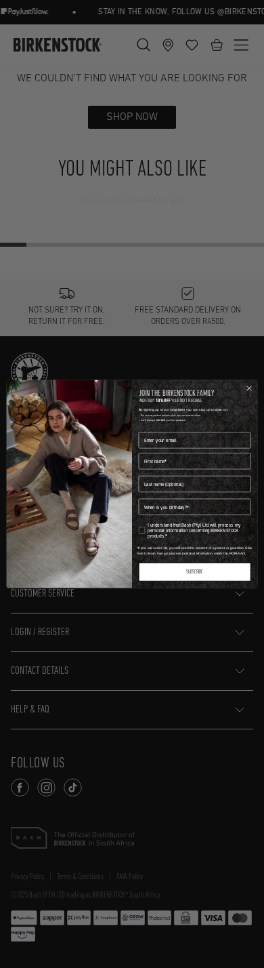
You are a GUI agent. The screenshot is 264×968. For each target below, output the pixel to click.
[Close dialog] (249, 388)
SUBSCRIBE (194, 572)
